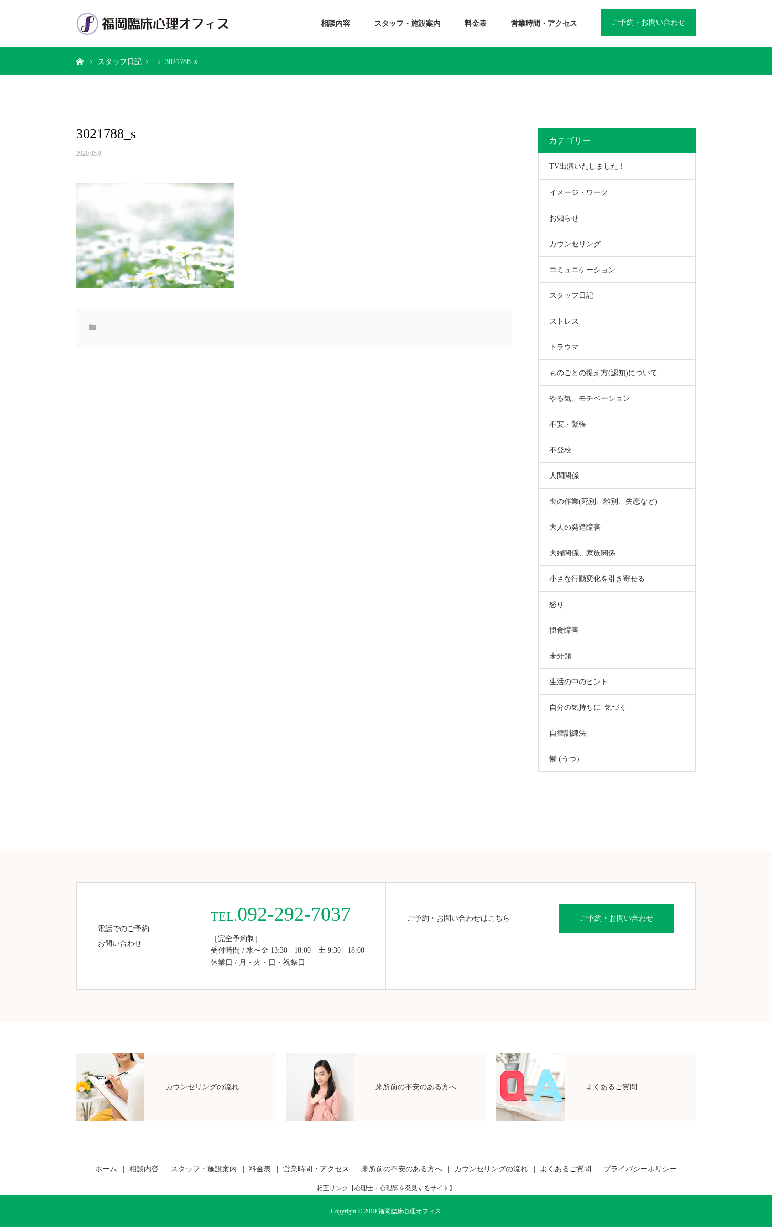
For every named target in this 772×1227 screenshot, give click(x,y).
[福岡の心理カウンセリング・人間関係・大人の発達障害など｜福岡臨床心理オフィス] (152, 24)
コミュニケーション (582, 270)
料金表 (476, 23)
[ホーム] (80, 61)
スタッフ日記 (571, 296)
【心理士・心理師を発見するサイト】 (401, 1188)
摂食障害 (564, 630)
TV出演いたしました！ (587, 166)
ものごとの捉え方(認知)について (603, 373)
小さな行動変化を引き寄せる (597, 579)
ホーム (106, 1169)
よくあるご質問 (565, 1169)
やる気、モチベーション (589, 399)
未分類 (560, 656)
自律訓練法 (567, 733)
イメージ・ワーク (578, 193)
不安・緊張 (567, 424)
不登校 (560, 450)
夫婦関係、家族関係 (582, 553)
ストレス (564, 321)
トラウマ (564, 347)
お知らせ (564, 218)
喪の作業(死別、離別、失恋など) (603, 502)
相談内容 (335, 23)
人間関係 (564, 476)
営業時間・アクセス (544, 23)
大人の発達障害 (575, 527)
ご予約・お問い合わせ (648, 22)
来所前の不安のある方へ (401, 1169)
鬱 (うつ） (566, 759)
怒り (556, 605)
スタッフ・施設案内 (407, 23)
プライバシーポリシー (640, 1169)
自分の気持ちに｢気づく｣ (589, 708)
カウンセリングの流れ (491, 1169)
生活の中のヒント (578, 682)
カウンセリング (575, 244)
